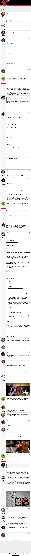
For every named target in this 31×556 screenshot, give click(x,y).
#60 (29, 533)
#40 (29, 178)
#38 (29, 112)
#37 (29, 96)
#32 (29, 23)
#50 (29, 405)
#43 (29, 232)
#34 (29, 38)
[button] (8, 4)
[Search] (30, 4)
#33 (29, 31)
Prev (1, 10)
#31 (29, 12)
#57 (29, 508)
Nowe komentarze (2, 5)
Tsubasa (2, 9)
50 (8, 10)
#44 (29, 338)
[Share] (28, 12)
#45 (29, 345)
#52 (29, 420)
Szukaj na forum (7, 5)
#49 (29, 397)
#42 (29, 223)
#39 (29, 170)
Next (10, 10)
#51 (29, 413)
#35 (29, 69)
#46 (29, 352)
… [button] (7, 10)
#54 (29, 454)
